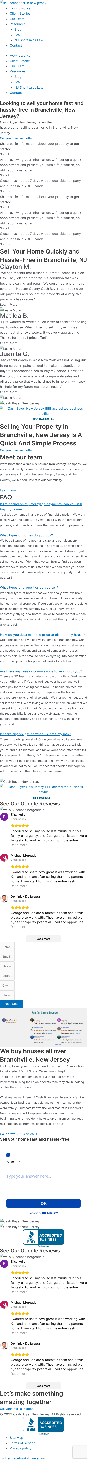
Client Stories (20, 13)
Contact (16, 45)
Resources (17, 24)
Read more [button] (19, 845)
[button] (43, 506)
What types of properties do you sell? (29, 587)
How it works (20, 8)
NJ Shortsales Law (29, 40)
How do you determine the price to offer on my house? (42, 635)
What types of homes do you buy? (26, 535)
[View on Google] (4, 817)
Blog (18, 29)
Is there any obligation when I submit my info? (35, 734)
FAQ (18, 35)
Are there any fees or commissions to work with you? (41, 671)
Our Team (17, 19)
